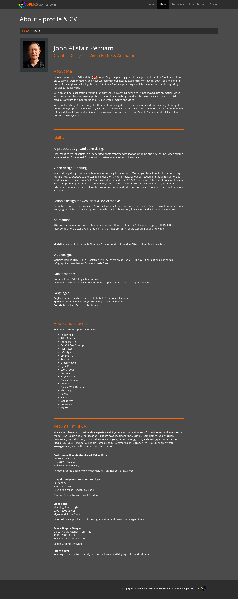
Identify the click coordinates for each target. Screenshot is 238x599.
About (163, 4)
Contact (213, 4)
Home (151, 4)
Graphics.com (41, 4)
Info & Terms (196, 4)
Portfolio (177, 4)
